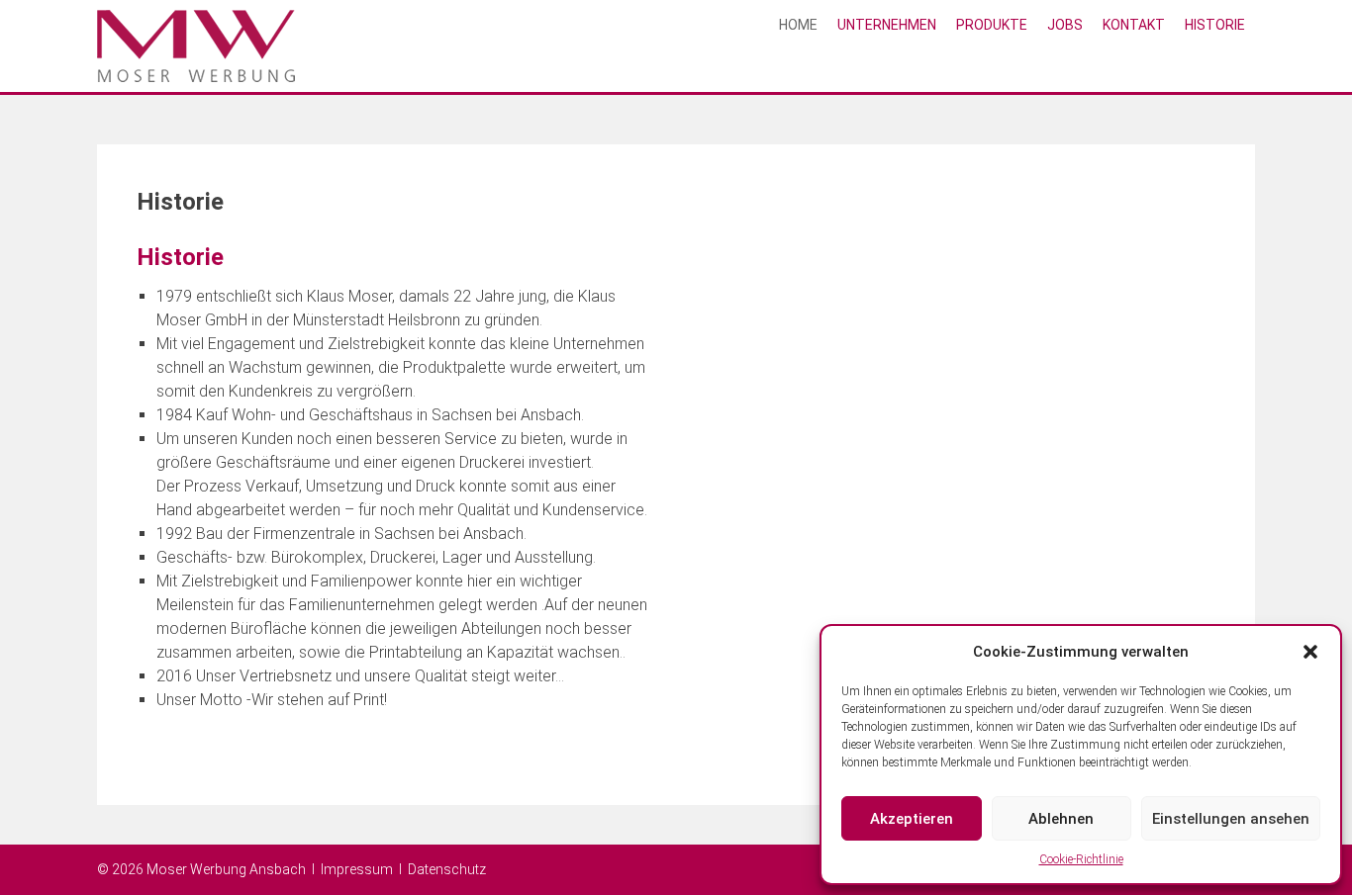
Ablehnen (1061, 819)
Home (798, 25)
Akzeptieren (911, 819)
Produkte (991, 25)
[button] (1310, 652)
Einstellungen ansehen (1230, 819)
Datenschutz (447, 869)
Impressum (357, 869)
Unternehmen (886, 25)
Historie (1215, 25)
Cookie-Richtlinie (1081, 859)
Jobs (1065, 25)
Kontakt (1134, 25)
